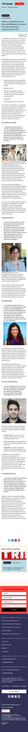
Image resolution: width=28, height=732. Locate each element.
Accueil (4, 7)
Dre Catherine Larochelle (9, 122)
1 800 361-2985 (7, 673)
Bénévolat (4, 648)
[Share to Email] (19, 540)
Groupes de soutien (6, 630)
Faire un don (20, 3)
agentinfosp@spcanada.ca (9, 659)
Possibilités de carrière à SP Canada (11, 634)
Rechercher (6, 686)
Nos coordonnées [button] (14, 691)
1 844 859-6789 (8, 662)
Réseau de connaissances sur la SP (10, 620)
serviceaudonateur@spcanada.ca (11, 669)
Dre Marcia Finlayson (8, 217)
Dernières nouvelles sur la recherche (11, 627)
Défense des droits (6, 644)
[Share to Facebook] (16, 540)
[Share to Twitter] (9, 540)
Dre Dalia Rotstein (7, 300)
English (24, 686)
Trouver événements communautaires (11, 624)
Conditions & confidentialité (7, 707)
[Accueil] (7, 4)
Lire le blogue (5, 651)
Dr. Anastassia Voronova (9, 473)
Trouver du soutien (13, 7)
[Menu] (25, 3)
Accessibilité (16, 686)
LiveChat (4, 723)
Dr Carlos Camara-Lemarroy (10, 381)
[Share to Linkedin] (12, 540)
